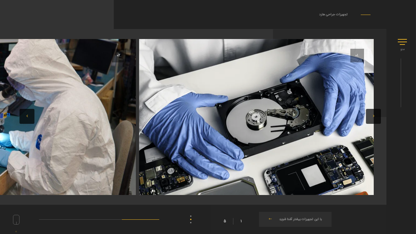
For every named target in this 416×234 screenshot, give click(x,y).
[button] (27, 116)
